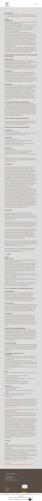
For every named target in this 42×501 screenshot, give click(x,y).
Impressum (7, 488)
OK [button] (29, 499)
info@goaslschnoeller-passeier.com (11, 480)
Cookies (6, 490)
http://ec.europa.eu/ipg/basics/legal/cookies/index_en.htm (18, 464)
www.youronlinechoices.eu (13, 159)
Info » (32, 499)
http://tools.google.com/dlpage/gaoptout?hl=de (15, 207)
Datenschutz (7, 489)
